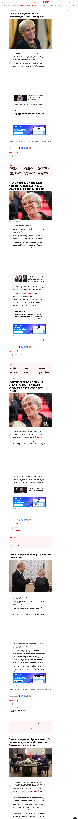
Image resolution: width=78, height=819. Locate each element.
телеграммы (34, 602)
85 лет (39, 472)
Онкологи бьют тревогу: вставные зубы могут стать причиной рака (15, 168)
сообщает (34, 791)
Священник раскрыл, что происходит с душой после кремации (15, 725)
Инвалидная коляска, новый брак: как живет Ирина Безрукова (15, 173)
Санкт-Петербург (22, 236)
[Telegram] (25, 148)
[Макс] (22, 148)
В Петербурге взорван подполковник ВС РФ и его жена (43, 168)
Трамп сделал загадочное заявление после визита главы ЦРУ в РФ (44, 540)
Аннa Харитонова (16, 685)
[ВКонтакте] (27, 148)
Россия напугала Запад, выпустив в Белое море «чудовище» (43, 173)
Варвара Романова (17, 508)
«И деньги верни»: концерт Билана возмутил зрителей (29, 544)
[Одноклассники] (30, 148)
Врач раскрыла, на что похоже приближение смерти (16, 539)
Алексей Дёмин (16, 335)
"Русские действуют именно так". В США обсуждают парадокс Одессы (29, 168)
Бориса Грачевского (21, 106)
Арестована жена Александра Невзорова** (30, 372)
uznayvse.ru (15, 306)
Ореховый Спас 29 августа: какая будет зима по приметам (29, 173)
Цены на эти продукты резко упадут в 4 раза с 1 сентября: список (44, 372)
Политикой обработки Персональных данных (29, 5)
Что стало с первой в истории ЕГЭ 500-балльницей (30, 729)
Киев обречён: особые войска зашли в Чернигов (16, 372)
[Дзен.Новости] (20, 148)
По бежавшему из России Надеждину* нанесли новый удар (44, 725)
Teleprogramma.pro (36, 437)
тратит (29, 293)
